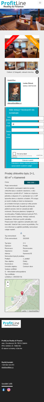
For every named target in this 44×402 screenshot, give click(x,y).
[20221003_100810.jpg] (10, 65)
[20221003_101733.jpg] (32, 65)
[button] (22, 293)
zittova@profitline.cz (14, 103)
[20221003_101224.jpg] (22, 48)
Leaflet (24, 311)
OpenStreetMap (34, 311)
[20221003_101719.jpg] (21, 65)
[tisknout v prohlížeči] (21, 233)
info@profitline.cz (8, 367)
